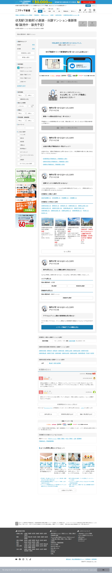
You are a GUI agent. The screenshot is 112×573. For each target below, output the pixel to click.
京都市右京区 (55, 210)
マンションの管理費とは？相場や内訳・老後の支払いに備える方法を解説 (88, 465)
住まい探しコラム (55, 548)
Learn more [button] (93, 570)
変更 (33, 44)
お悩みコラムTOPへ (67, 490)
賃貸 (52, 533)
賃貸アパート (65, 533)
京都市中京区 (57, 208)
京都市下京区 (79, 208)
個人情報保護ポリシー (78, 559)
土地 (75, 438)
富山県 (37, 540)
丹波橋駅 (65, 198)
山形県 (45, 533)
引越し (52, 553)
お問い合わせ (81, 537)
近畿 (17, 544)
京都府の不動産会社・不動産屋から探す (54, 164)
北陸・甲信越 (19, 540)
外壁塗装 (53, 551)
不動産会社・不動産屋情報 (46, 441)
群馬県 (25, 538)
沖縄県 (30, 550)
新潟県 (25, 540)
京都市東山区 (68, 208)
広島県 (25, 545)
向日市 (44, 213)
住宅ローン (53, 550)
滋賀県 (37, 544)
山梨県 (29, 540)
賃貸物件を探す (21, 86)
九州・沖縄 (19, 549)
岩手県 (33, 533)
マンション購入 (54, 537)
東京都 (25, 536)
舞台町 (51, 363)
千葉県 (38, 536)
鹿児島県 (26, 550)
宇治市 (86, 210)
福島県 (25, 535)
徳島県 (45, 545)
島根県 (37, 545)
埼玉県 (34, 536)
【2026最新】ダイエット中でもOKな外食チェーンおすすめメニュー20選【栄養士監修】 (74, 465)
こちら (82, 407)
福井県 (45, 540)
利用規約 (88, 559)
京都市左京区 (46, 208)
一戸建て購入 (54, 539)
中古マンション (52, 438)
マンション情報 (54, 544)
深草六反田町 (57, 363)
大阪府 (25, 544)
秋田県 (41, 533)
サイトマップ (81, 540)
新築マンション (62, 537)
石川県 (41, 540)
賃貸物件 (79, 438)
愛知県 (25, 542)
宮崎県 (45, 549)
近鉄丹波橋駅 (46, 198)
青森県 (29, 533)
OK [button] (103, 570)
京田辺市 (63, 205)
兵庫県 (29, 544)
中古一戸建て (69, 438)
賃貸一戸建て (72, 533)
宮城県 (37, 533)
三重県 (37, 542)
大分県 (41, 549)
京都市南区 (45, 210)
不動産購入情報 (54, 535)
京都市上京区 (83, 205)
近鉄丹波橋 (72, 341)
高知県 (33, 547)
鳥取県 (33, 545)
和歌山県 (46, 544)
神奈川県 (30, 536)
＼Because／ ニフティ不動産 (85, 533)
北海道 (25, 533)
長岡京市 (55, 205)
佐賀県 (29, 549)
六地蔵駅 (73, 198)
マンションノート (48, 407)
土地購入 (53, 540)
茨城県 (42, 536)
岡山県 (29, 545)
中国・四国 (19, 545)
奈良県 (41, 544)
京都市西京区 (77, 210)
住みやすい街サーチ (55, 546)
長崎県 (33, 549)
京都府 (33, 544)
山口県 (41, 545)
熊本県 (37, 549)
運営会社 (68, 559)
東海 (17, 542)
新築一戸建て (61, 438)
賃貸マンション (57, 533)
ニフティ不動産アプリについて (85, 535)
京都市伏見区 (46, 205)
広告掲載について (82, 539)
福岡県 (25, 549)
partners (35, 570)
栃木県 (46, 536)
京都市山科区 (66, 210)
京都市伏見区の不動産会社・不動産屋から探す (56, 161)
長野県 (33, 540)
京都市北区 (73, 205)
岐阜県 (29, 542)
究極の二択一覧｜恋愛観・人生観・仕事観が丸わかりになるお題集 (46, 464)
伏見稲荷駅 (56, 198)
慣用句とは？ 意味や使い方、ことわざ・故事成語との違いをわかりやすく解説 (60, 465)
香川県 (25, 547)
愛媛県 (29, 547)
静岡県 (33, 542)
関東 (17, 536)
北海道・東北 (19, 533)
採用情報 (94, 559)
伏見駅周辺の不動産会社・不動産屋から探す (55, 158)
